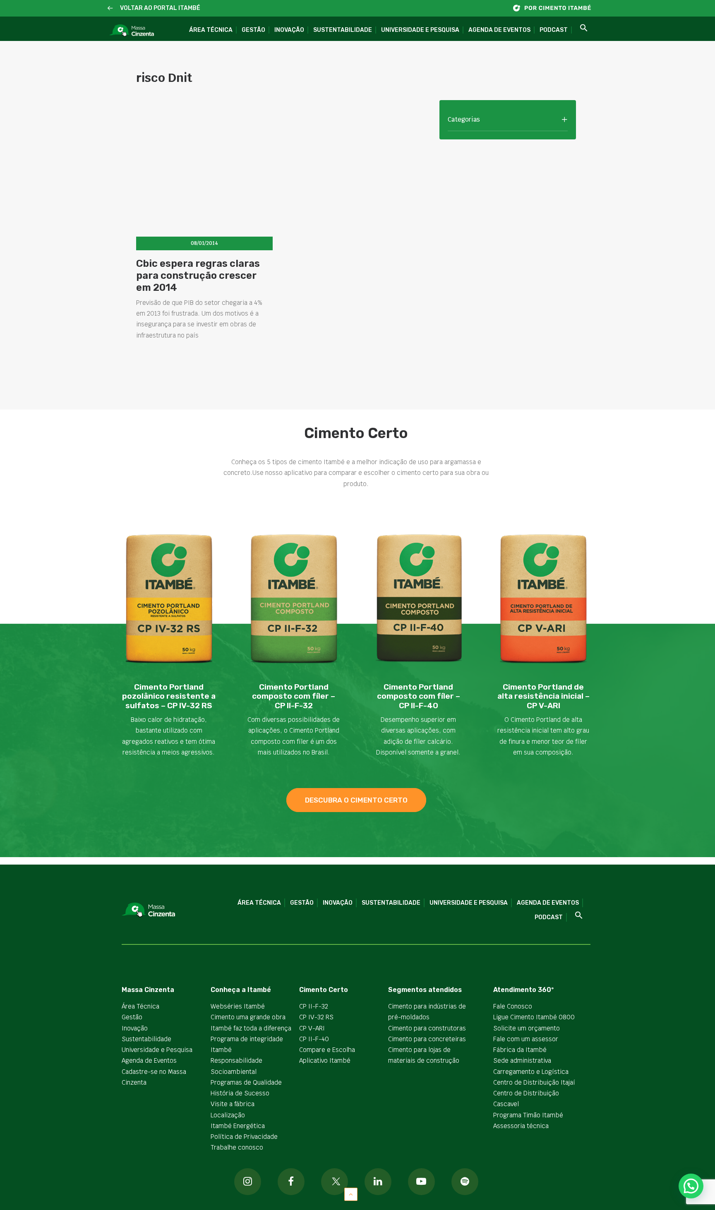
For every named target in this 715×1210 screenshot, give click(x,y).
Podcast (554, 30)
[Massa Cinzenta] (131, 30)
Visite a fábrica (232, 1104)
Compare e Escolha (327, 1050)
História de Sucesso (240, 1093)
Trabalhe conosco (237, 1147)
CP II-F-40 (314, 1039)
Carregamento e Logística (531, 1072)
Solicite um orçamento (526, 1028)
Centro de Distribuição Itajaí (534, 1082)
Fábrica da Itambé (520, 1050)
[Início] (556, 8)
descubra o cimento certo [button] (356, 800)
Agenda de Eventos (499, 30)
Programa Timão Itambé (528, 1115)
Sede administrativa (522, 1060)
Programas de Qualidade (246, 1082)
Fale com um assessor (525, 1039)
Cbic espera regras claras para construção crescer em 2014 (198, 275)
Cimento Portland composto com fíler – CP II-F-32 (293, 696)
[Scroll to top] (351, 1194)
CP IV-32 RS (316, 1017)
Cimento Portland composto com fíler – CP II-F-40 (418, 696)
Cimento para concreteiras (427, 1039)
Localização (228, 1115)
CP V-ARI (312, 1028)
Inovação (289, 30)
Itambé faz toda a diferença (251, 1028)
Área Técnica (211, 30)
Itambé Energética (238, 1126)
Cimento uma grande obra (248, 1017)
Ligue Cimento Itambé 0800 (534, 1017)
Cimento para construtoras (427, 1028)
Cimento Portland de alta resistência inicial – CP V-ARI (543, 696)
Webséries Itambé (238, 1006)
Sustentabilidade (342, 30)
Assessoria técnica (521, 1126)
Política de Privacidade (244, 1137)
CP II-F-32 (313, 1006)
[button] (110, 8)
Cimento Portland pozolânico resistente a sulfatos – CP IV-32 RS (169, 696)
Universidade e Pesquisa (420, 30)
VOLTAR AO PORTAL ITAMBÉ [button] (160, 8)
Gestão (253, 30)
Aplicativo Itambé (324, 1060)
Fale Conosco (512, 1006)
